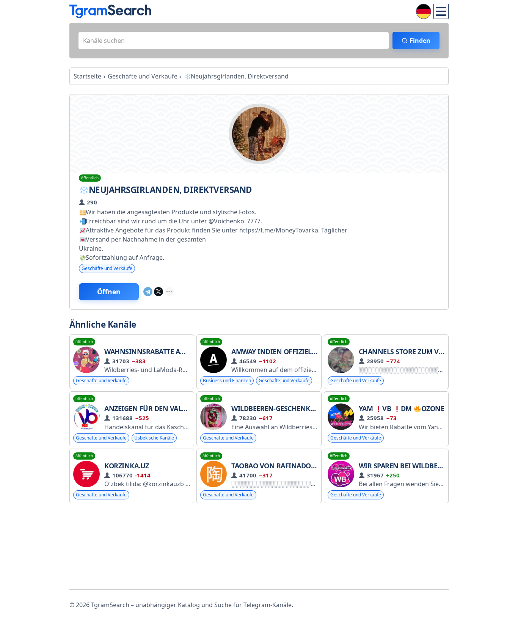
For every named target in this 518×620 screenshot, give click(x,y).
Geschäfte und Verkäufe (107, 268)
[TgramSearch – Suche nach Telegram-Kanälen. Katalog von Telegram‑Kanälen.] (110, 11)
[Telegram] (147, 291)
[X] (158, 291)
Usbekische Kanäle (154, 438)
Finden (420, 40)
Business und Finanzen (227, 380)
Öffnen (109, 291)
